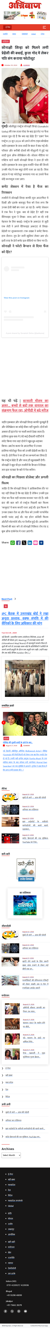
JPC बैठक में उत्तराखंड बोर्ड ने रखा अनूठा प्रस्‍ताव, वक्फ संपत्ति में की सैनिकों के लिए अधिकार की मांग (25, 618)
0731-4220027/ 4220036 (18, 1285)
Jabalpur (14, 1303)
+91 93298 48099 (14, 1295)
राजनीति (5, 34)
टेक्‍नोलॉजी (25, 34)
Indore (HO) (17, 1283)
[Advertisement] (25, 369)
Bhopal (14, 1293)
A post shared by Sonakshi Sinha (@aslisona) (25, 333)
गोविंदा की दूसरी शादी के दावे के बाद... (18, 742)
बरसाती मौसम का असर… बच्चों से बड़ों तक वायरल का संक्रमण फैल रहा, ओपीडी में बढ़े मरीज (25, 405)
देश (6, 606)
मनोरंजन (6, 41)
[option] (6, 35)
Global (33, 34)
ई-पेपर (42, 34)
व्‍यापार (14, 34)
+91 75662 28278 (14, 1305)
